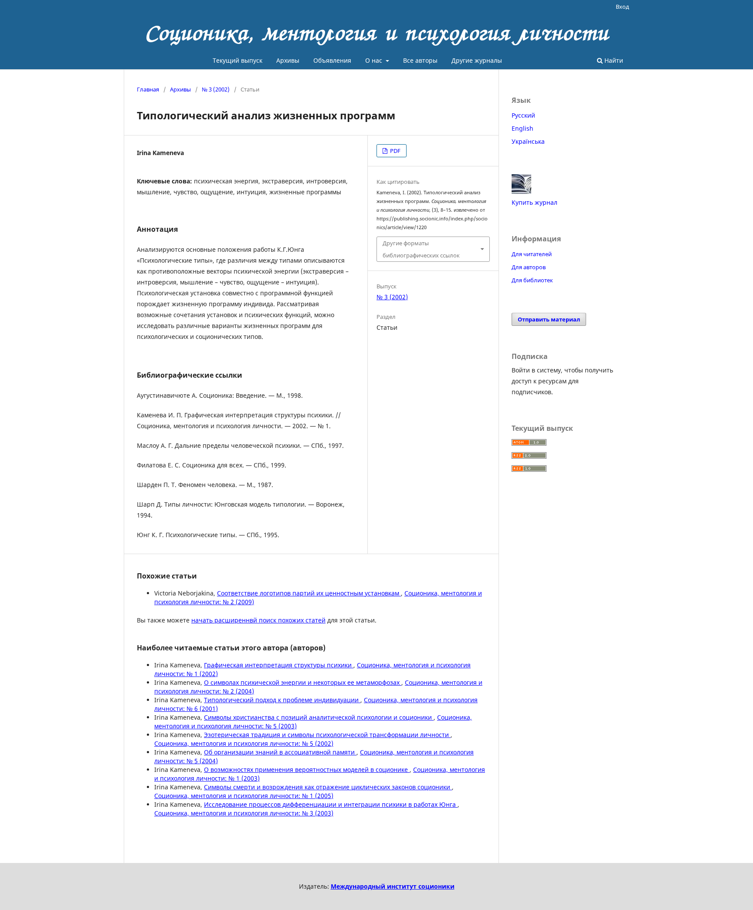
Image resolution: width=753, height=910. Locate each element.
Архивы (287, 60)
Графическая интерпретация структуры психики (278, 665)
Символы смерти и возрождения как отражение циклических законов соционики (328, 787)
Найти (613, 60)
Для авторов (529, 267)
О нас (374, 60)
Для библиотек (532, 280)
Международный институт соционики (393, 886)
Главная (148, 89)
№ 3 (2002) (216, 89)
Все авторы (420, 60)
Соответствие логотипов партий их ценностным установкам (309, 593)
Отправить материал (549, 319)
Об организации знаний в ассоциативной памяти (280, 752)
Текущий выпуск (237, 60)
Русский (523, 115)
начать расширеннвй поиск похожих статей (258, 620)
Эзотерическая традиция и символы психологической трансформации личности (327, 735)
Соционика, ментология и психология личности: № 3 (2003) (243, 813)
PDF (394, 151)
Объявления (332, 60)
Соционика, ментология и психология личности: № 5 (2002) (243, 743)
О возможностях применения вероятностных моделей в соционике (307, 769)
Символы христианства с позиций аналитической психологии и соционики (319, 717)
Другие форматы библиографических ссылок (421, 249)
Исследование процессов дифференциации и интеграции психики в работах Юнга (331, 804)
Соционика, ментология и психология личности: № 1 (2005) (243, 796)
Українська (528, 141)
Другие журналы (476, 60)
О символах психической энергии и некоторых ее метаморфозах (302, 682)
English (522, 128)
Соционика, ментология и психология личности (377, 32)
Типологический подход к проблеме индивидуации (282, 700)
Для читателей (532, 254)
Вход (622, 6)
